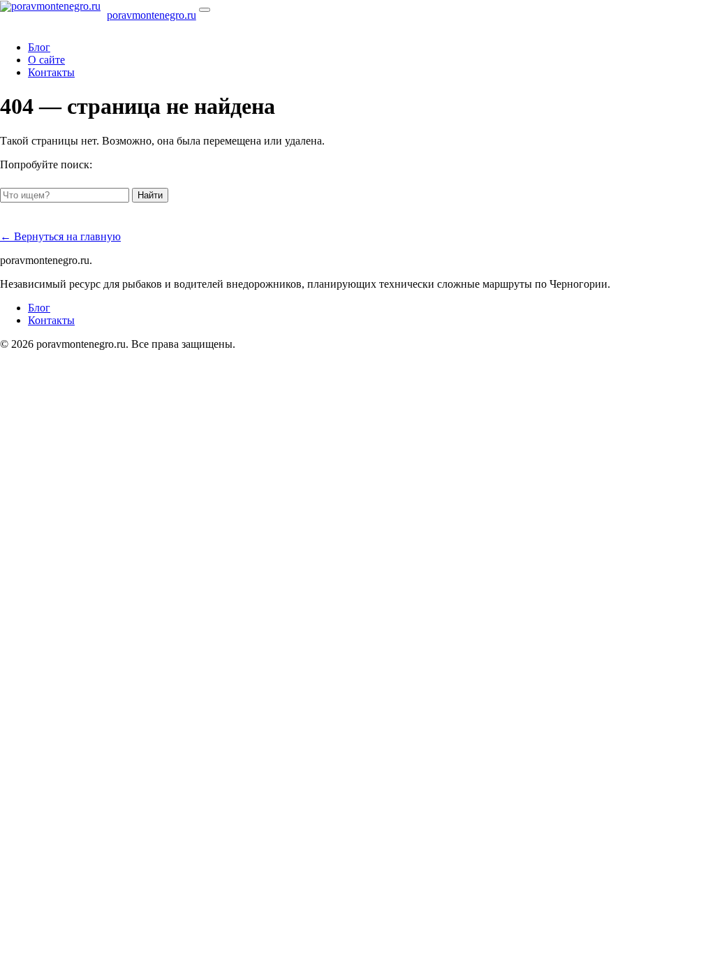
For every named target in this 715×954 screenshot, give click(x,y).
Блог (39, 47)
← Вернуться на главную (60, 236)
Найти (150, 195)
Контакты (51, 72)
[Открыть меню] (204, 10)
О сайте (46, 60)
